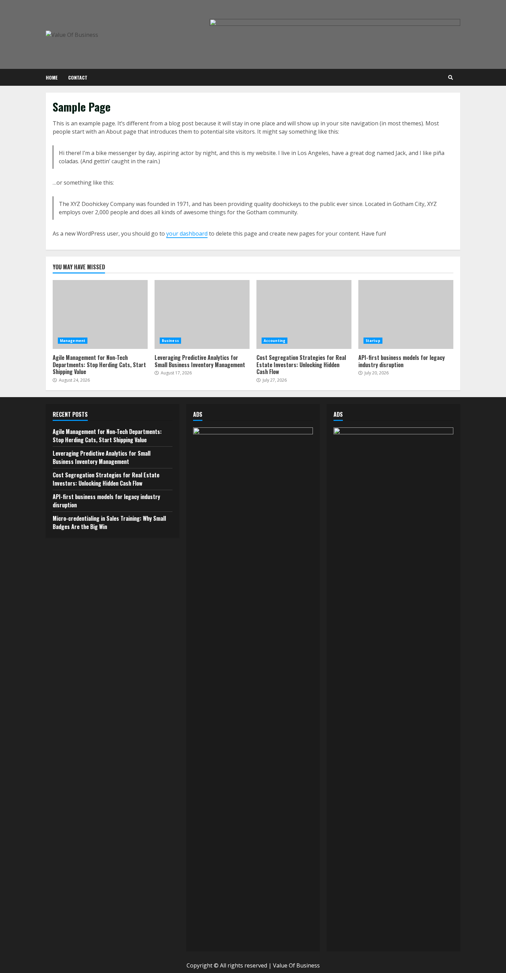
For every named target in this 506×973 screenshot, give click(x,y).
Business (170, 340)
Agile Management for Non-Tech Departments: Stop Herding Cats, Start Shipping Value (100, 314)
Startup (373, 340)
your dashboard (187, 233)
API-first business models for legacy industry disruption (405, 314)
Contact (77, 77)
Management (72, 340)
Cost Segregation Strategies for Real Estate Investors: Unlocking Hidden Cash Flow (303, 314)
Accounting (274, 340)
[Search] (450, 77)
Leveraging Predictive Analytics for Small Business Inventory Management (202, 314)
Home (52, 77)
